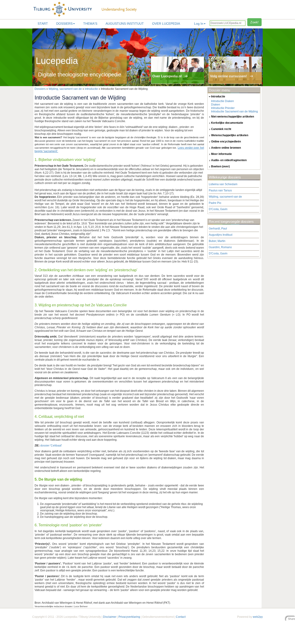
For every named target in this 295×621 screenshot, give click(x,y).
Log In (198, 23)
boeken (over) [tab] (220, 166)
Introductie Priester (223, 108)
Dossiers (64, 23)
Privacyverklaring (129, 616)
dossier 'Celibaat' (51, 445)
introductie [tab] (218, 96)
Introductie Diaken (222, 101)
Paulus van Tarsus (220, 190)
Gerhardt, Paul (218, 228)
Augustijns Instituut (125, 23)
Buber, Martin (217, 241)
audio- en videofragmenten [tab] (229, 160)
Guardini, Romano (220, 247)
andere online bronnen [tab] (226, 147)
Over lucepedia (166, 23)
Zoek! (254, 22)
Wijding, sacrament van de (65, 88)
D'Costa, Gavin (218, 209)
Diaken (215, 104)
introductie (91, 88)
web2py (258, 616)
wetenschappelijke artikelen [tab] (229, 135)
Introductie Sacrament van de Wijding (234, 111)
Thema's (90, 23)
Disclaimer (109, 616)
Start (43, 23)
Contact (181, 616)
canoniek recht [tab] (221, 129)
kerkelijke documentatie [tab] (227, 122)
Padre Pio (215, 203)
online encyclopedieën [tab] (226, 141)
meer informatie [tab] (221, 154)
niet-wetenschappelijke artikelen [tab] (232, 116)
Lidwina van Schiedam (223, 184)
